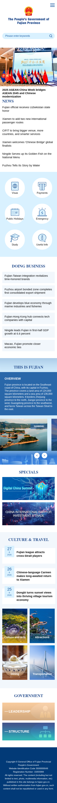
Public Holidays (14, 218)
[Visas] (15, 186)
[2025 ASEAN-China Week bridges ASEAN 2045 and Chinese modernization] (28, 67)
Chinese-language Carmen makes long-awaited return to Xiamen (34, 576)
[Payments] (42, 186)
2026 (9, 555)
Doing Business (28, 266)
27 (9, 549)
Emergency (42, 218)
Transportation (42, 674)
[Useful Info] (42, 238)
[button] (37, 83)
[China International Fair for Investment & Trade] (28, 513)
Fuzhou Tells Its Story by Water (21, 165)
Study (15, 244)
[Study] (15, 238)
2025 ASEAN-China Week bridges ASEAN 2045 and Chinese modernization (24, 93)
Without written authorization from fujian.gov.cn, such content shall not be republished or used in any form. (28, 787)
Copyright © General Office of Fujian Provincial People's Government (28, 763)
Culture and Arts (15, 637)
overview (13, 378)
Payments (42, 193)
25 (9, 589)
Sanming (39, 426)
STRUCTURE (19, 731)
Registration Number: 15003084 (28, 772)
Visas (15, 193)
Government (28, 695)
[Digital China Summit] (28, 488)
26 (9, 569)
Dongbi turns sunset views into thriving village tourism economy (34, 596)
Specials (28, 472)
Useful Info (42, 244)
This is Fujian (28, 367)
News (8, 101)
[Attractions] (42, 626)
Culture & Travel (28, 539)
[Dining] (14, 662)
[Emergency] (42, 212)
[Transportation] (42, 662)
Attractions (42, 637)
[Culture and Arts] (14, 626)
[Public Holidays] (15, 212)
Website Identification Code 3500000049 (28, 768)
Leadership (19, 711)
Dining (15, 674)
